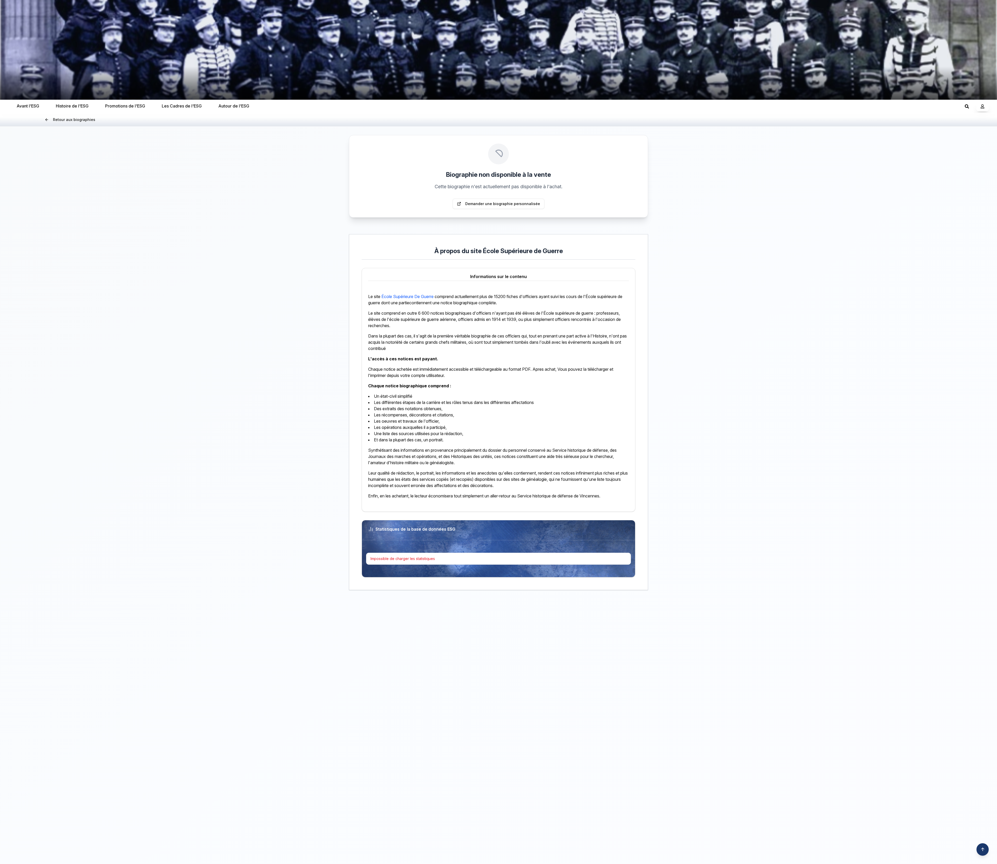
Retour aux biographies (74, 119)
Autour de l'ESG (233, 106)
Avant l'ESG (28, 106)
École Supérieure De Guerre (407, 296)
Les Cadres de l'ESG (182, 106)
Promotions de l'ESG (125, 106)
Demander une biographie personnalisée (502, 203)
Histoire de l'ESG (72, 106)
